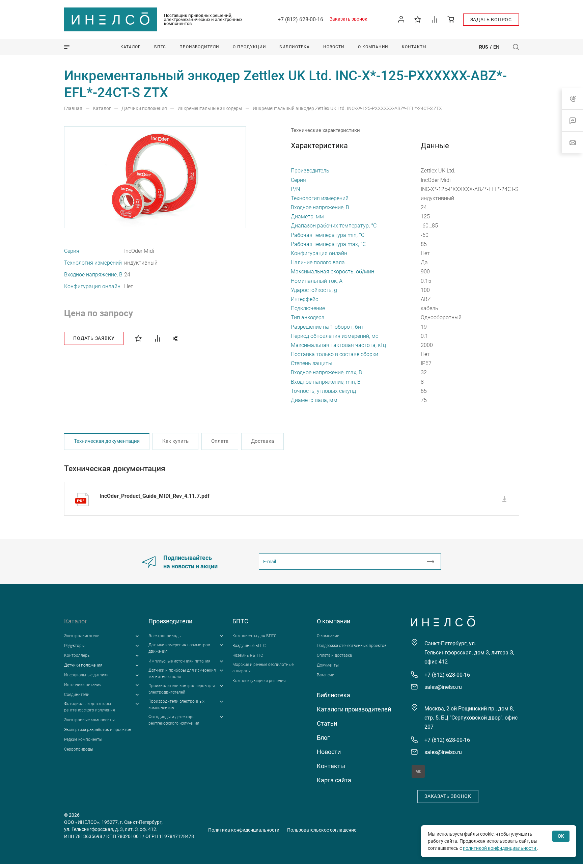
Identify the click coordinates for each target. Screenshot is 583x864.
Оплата (219, 441)
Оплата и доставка (334, 655)
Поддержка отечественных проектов (352, 645)
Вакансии (325, 675)
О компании (333, 621)
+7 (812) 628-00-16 (300, 19)
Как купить (175, 441)
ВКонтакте (418, 771)
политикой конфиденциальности (500, 848)
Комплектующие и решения (259, 680)
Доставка (262, 441)
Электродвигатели (82, 635)
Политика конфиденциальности (243, 830)
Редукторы (74, 645)
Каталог (75, 621)
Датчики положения (83, 665)
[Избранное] (418, 19)
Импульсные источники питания (179, 661)
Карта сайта (334, 780)
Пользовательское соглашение (321, 830)
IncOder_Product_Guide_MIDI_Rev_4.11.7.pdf (155, 496)
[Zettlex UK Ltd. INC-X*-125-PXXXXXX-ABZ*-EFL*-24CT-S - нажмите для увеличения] (155, 177)
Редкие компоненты (83, 739)
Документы (328, 665)
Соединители (76, 694)
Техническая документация (107, 441)
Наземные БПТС (247, 655)
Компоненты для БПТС (254, 635)
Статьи (327, 723)
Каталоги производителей (354, 709)
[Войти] (401, 19)
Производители (170, 621)
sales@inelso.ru (443, 687)
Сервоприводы (78, 749)
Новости (329, 751)
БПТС (240, 621)
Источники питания (83, 684)
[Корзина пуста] (451, 19)
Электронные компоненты (89, 720)
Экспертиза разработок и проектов (97, 729)
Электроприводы (165, 635)
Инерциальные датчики (86, 675)
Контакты (331, 766)
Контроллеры (77, 655)
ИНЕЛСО (110, 19)
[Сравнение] (434, 19)
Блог (323, 737)
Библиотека (333, 695)
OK (561, 836)
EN (496, 47)
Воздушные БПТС (249, 645)
